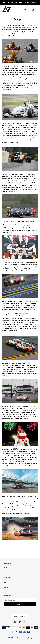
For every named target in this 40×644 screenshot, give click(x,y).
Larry (5, 572)
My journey (7, 577)
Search (6, 587)
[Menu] (37, 10)
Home (5, 567)
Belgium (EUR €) (19, 616)
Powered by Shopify (27, 638)
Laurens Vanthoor (16, 638)
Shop (5, 582)
